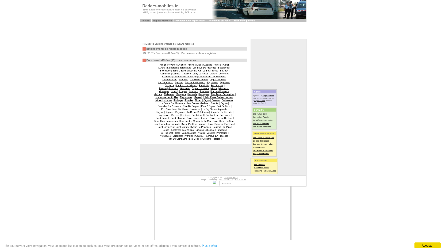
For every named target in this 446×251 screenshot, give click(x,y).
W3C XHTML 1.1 (226, 180)
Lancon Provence (220, 91)
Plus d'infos (209, 245)
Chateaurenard (170, 79)
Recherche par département (190, 20)
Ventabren (222, 133)
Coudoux (199, 136)
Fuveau (163, 88)
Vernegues (165, 136)
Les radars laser (260, 114)
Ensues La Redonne (195, 82)
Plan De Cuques (191, 106)
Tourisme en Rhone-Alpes (265, 171)
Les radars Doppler (261, 117)
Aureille (217, 64)
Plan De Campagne (177, 139)
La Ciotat (183, 79)
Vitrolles (189, 136)
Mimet (158, 100)
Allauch (182, 64)
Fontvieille (204, 85)
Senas (166, 130)
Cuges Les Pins (218, 79)
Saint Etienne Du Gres (221, 118)
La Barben (172, 67)
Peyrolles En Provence (169, 106)
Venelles (211, 133)
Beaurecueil (224, 67)
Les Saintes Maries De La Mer (195, 121)
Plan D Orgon (208, 106)
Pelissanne (227, 100)
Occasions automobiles (263, 150)
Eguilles (179, 82)
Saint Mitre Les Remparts (167, 124)
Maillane (158, 94)
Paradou (216, 100)
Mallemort (169, 94)
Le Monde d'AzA (231, 178)
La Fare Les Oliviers (186, 85)
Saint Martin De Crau (223, 121)
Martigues (204, 94)
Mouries (189, 100)
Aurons (161, 67)
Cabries (176, 73)
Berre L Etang (179, 70)
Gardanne (173, 88)
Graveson (224, 88)
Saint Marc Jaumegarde (166, 121)
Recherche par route (219, 20)
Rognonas (180, 112)
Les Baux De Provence (204, 67)
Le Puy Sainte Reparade (214, 109)
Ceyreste (223, 73)
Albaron (216, 139)
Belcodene (165, 70)
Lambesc (204, 91)
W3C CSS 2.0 (240, 180)
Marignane (181, 94)
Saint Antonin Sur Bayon (218, 115)
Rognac (160, 112)
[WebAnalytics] (216, 184)
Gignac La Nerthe (200, 88)
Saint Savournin (166, 127)
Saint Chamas (178, 118)
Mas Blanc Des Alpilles (222, 94)
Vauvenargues (189, 133)
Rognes (169, 112)
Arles (198, 64)
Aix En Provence (168, 64)
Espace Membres (162, 20)
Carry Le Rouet (200, 73)
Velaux (201, 133)
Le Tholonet (167, 133)
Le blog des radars (261, 141)
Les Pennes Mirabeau (198, 103)
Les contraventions (261, 124)
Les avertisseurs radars (263, 144)
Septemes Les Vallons (182, 130)
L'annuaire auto (259, 147)
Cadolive (186, 73)
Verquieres (178, 136)
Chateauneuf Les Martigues (212, 76)
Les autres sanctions (262, 127)
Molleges (178, 100)
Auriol (226, 64)
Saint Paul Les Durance (194, 124)
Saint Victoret (182, 127)
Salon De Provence (201, 127)
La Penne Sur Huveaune (173, 103)
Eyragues (169, 85)
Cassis (213, 73)
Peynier (215, 103)
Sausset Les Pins (222, 127)
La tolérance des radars (263, 120)
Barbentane (185, 67)
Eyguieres (225, 82)
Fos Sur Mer (217, 85)
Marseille (192, 94)
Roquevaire (163, 115)
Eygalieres (212, 82)
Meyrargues (186, 97)
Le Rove (185, 115)
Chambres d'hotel (261, 168)
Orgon (206, 100)
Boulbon (224, 70)
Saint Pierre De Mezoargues (218, 97)
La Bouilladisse (210, 70)
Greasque (164, 91)
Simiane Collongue (205, 130)
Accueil (146, 20)
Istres (174, 91)
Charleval (167, 76)
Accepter (427, 245)
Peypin (224, 103)
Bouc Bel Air (194, 70)
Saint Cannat (162, 118)
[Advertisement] (203, 31)
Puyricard (206, 139)
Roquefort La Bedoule (221, 112)
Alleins (191, 64)
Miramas (168, 100)
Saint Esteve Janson (197, 118)
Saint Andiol (198, 115)
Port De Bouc (223, 106)
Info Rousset (259, 164)
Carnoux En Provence (217, 136)
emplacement (268, 96)
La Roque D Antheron (198, 112)
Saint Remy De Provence (221, 124)
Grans (214, 88)
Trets (177, 133)
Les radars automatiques (263, 137)
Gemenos (185, 88)
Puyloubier (195, 109)
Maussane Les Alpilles (167, 97)
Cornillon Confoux (199, 79)
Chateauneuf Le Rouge (185, 76)
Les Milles (194, 139)
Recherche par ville (244, 20)
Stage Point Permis (261, 154)
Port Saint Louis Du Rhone (174, 109)
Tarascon (221, 130)
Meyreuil (198, 97)
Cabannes (165, 73)
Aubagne (207, 64)
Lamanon (193, 91)
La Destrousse (165, 82)
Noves (198, 100)
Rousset (175, 115)
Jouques (183, 91)
